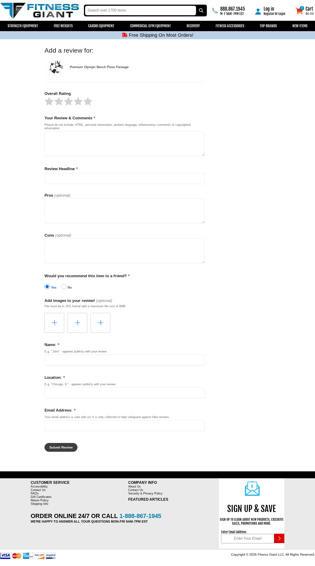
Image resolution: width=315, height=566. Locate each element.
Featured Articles (148, 499)
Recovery (193, 26)
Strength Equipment (23, 26)
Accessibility (39, 486)
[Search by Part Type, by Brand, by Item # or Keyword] (201, 10)
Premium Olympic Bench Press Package (99, 67)
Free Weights (63, 26)
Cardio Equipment (101, 26)
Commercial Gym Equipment (150, 26)
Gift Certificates (41, 497)
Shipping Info (39, 504)
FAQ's (35, 493)
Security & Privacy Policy (145, 493)
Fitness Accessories (230, 26)
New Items (299, 26)
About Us (134, 486)
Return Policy (40, 500)
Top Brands (268, 26)
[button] (49, 101)
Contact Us (38, 490)
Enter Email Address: (234, 532)
